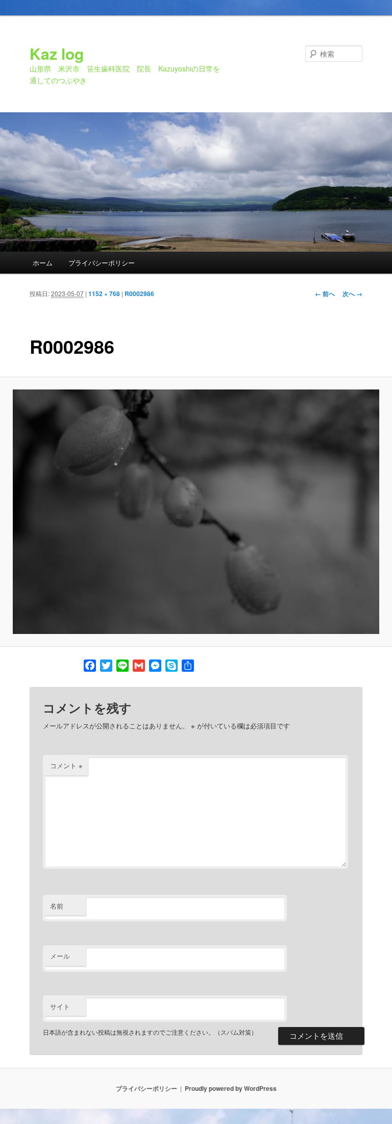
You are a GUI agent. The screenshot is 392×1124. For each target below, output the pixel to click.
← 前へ (325, 293)
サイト (60, 1006)
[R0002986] (196, 511)
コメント (66, 765)
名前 (56, 906)
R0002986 (139, 293)
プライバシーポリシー (101, 262)
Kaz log (57, 53)
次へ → (352, 293)
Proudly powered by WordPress (231, 1088)
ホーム (43, 262)
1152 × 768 (104, 293)
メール (60, 956)
